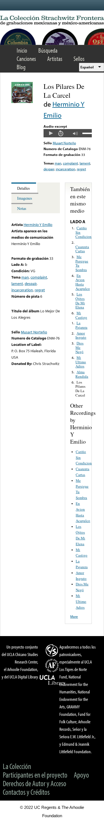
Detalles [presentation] (23, 188)
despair (49, 169)
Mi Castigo (81, 315)
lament (85, 163)
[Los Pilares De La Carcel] (22, 101)
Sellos (79, 59)
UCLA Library (53, 680)
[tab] (24, 187)
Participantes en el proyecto (35, 775)
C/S (53, 650)
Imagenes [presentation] (24, 198)
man (58, 163)
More (74, 616)
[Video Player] (68, 133)
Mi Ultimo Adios (80, 362)
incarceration (65, 169)
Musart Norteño (64, 143)
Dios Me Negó (79, 347)
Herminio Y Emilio (38, 224)
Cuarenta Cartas (82, 249)
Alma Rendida (81, 374)
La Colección (17, 766)
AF (53, 665)
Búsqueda (47, 50)
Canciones (26, 59)
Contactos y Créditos (26, 792)
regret (81, 169)
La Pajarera (81, 325)
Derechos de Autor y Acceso (34, 783)
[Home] (52, 21)
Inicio (22, 50)
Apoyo (81, 775)
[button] (51, 133)
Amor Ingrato (80, 335)
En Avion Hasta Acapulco (82, 282)
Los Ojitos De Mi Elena (80, 301)
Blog (21, 67)
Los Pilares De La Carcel (80, 389)
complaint (70, 163)
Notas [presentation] (21, 208)
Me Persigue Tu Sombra (81, 263)
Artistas (54, 59)
